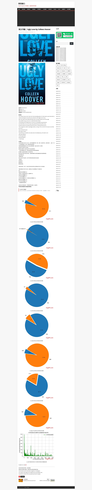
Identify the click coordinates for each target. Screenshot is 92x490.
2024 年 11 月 (58, 135)
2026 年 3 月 (58, 101)
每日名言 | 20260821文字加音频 (61, 53)
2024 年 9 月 (58, 139)
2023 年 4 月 (58, 174)
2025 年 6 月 (58, 120)
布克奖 (58, 76)
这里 (26, 464)
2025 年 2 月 (58, 128)
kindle (58, 70)
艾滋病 (58, 82)
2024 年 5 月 (58, 147)
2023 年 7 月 (58, 168)
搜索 (57, 41)
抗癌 (66, 76)
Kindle (55, 9)
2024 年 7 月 (58, 143)
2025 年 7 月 (58, 118)
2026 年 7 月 (58, 93)
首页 (19, 9)
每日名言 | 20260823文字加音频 (61, 50)
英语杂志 (28, 9)
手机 (62, 76)
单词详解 (38, 9)
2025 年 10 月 (58, 112)
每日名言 (50, 9)
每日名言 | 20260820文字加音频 (61, 55)
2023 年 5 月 (58, 172)
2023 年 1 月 (58, 181)
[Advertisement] (46, 18)
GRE (64, 68)
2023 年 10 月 (58, 162)
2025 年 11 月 (58, 110)
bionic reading (63, 65)
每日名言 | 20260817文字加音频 (61, 59)
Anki (59, 9)
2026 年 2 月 (58, 103)
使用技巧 (63, 9)
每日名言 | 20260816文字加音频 (61, 60)
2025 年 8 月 (58, 116)
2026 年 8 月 (58, 91)
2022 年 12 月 (58, 183)
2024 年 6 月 (58, 145)
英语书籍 (23, 9)
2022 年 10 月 (58, 187)
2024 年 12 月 (58, 133)
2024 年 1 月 (58, 155)
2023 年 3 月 (58, 176)
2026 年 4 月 (58, 99)
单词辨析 (63, 73)
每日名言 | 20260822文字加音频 (61, 52)
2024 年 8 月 (58, 141)
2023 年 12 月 (58, 158)
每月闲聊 (68, 9)
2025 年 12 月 (58, 107)
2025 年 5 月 (58, 122)
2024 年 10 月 (58, 137)
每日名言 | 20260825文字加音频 (61, 48)
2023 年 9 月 (58, 164)
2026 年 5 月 (58, 97)
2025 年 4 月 (58, 124)
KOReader (63, 70)
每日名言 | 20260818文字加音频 (61, 57)
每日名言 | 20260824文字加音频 (61, 49)
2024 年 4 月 (58, 149)
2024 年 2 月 (58, 153)
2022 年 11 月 (58, 185)
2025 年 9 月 (58, 114)
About (25, 487)
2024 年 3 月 (58, 151)
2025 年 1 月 (58, 130)
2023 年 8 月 (58, 166)
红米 (68, 79)
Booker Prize (59, 68)
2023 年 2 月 (58, 178)
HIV (68, 68)
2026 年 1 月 (58, 105)
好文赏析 (44, 9)
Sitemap (28, 487)
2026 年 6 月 (58, 95)
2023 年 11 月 (58, 160)
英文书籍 (22, 476)
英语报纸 (33, 9)
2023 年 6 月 (58, 170)
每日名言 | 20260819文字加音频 (61, 56)
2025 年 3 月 (58, 126)
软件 (57, 85)
